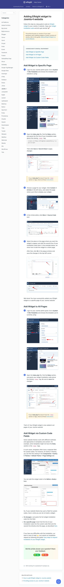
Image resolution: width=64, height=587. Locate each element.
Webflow (4, 137)
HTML (3, 76)
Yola (3, 152)
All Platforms (5, 22)
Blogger (4, 34)
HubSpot (4, 79)
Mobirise (4, 104)
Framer (4, 55)
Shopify (4, 119)
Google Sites (5, 70)
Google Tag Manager (7, 67)
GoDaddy (4, 64)
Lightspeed (5, 101)
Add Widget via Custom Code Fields (37, 57)
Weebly (4, 143)
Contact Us (45, 566)
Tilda (3, 128)
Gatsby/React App (6, 58)
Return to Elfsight (37, 6)
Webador (4, 134)
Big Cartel (4, 28)
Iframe (3, 82)
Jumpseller (5, 92)
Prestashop (5, 116)
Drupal (3, 43)
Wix (3, 146)
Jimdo (3, 85)
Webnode (4, 140)
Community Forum (18, 6)
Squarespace (5, 125)
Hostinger (4, 73)
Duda (3, 46)
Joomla (4, 88)
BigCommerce (5, 31)
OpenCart (4, 110)
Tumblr (3, 131)
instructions (50, 180)
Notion (3, 107)
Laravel (4, 98)
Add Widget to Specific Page (35, 52)
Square (4, 122)
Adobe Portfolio (6, 25)
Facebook (4, 52)
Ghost (3, 61)
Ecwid (3, 49)
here (55, 526)
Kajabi (3, 95)
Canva (3, 37)
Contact (28, 6)
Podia (3, 113)
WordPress (5, 149)
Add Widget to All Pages (33, 54)
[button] (48, 6)
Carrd (3, 40)
